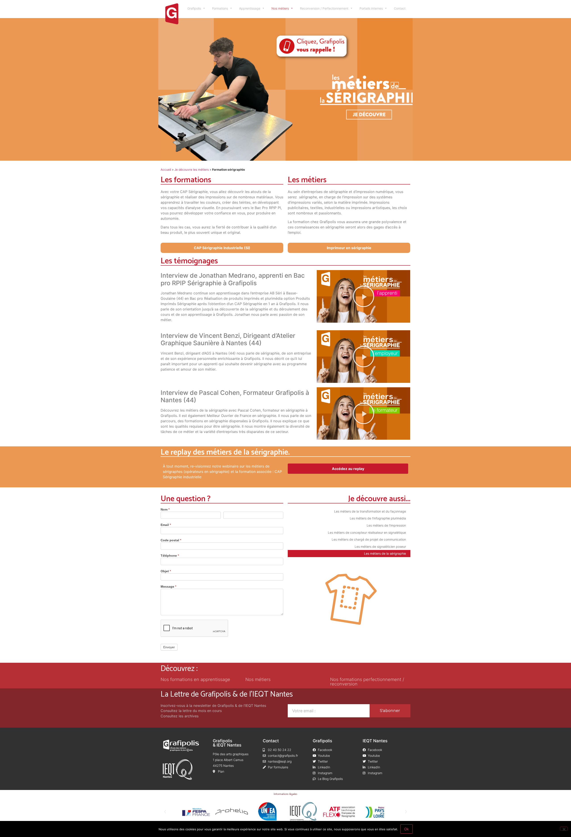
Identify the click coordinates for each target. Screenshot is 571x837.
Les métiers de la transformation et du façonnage (370, 511)
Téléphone (170, 555)
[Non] (564, 829)
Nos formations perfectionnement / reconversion (367, 682)
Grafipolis (194, 8)
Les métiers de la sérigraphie (385, 553)
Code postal (171, 540)
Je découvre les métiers (191, 169)
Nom (165, 509)
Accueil (166, 169)
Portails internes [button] (371, 8)
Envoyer (169, 647)
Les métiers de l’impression (386, 525)
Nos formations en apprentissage (195, 679)
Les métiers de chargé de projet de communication (369, 539)
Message (168, 586)
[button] (363, 296)
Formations (220, 8)
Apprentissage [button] (249, 8)
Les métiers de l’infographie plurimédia (378, 518)
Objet (166, 571)
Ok (406, 829)
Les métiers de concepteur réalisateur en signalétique (367, 532)
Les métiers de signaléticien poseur (380, 546)
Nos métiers (280, 8)
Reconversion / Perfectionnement (324, 8)
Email (166, 525)
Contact (399, 8)
